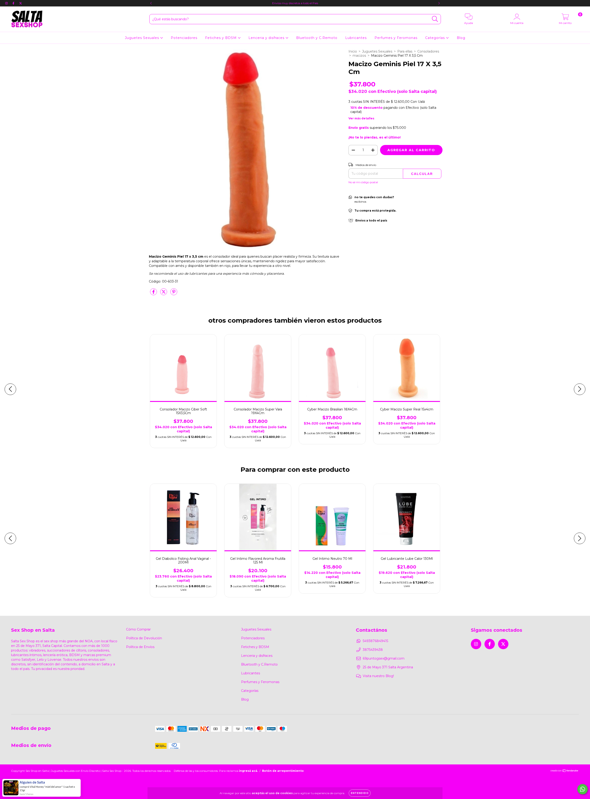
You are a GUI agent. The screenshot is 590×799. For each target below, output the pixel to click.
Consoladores (428, 51)
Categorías (435, 38)
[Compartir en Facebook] (154, 294)
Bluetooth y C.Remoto (316, 38)
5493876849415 (375, 641)
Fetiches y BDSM (221, 38)
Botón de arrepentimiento (283, 770)
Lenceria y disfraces (267, 38)
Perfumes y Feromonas (396, 38)
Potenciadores (184, 38)
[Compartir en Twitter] (164, 294)
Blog (461, 38)
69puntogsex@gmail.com (383, 658)
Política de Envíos (140, 647)
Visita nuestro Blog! (378, 676)
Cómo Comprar (138, 629)
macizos (359, 55)
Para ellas (404, 51)
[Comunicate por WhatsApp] (582, 789)
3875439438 (373, 650)
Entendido (360, 793)
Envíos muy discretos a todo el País (295, 3)
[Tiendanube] (564, 771)
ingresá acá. (248, 770)
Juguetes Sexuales (142, 38)
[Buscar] (435, 19)
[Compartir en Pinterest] (173, 294)
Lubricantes (356, 38)
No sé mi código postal (363, 182)
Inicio (352, 51)
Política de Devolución (144, 638)
